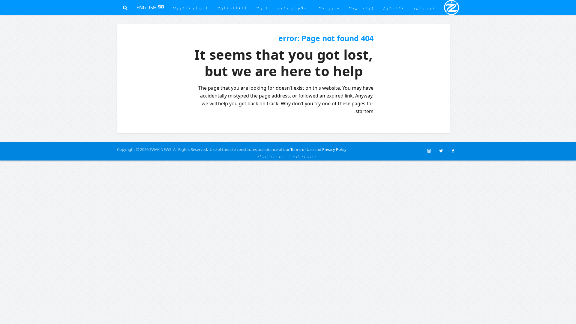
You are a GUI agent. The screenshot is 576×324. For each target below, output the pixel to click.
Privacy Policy (334, 149)
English (147, 7)
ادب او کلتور (192, 7)
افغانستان (233, 7)
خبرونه (331, 7)
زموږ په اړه (303, 155)
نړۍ (263, 7)
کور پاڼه (424, 7)
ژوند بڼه (363, 7)
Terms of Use (302, 149)
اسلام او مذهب (293, 7)
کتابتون (393, 7)
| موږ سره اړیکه (273, 155)
